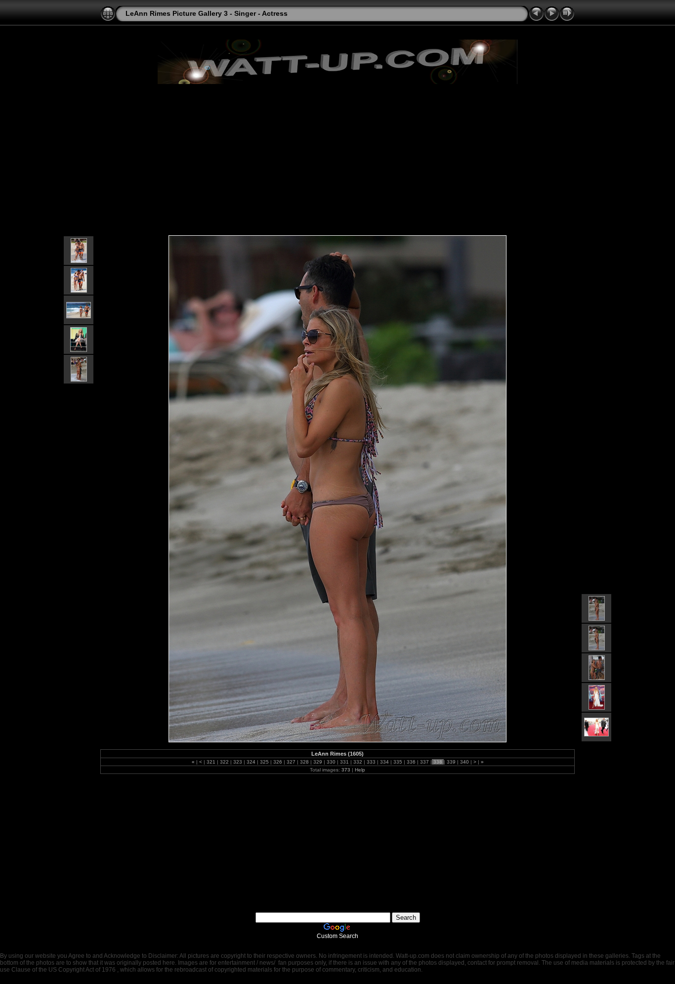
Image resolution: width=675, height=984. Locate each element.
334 (384, 762)
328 (304, 762)
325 (264, 762)
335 (398, 762)
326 (278, 762)
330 (331, 762)
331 (344, 762)
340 (464, 762)
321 (211, 762)
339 (451, 762)
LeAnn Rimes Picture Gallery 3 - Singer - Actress (207, 13)
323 (238, 762)
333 (371, 762)
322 (224, 762)
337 (424, 762)
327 (291, 762)
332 (358, 762)
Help (360, 769)
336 (411, 762)
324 (251, 762)
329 (318, 762)
